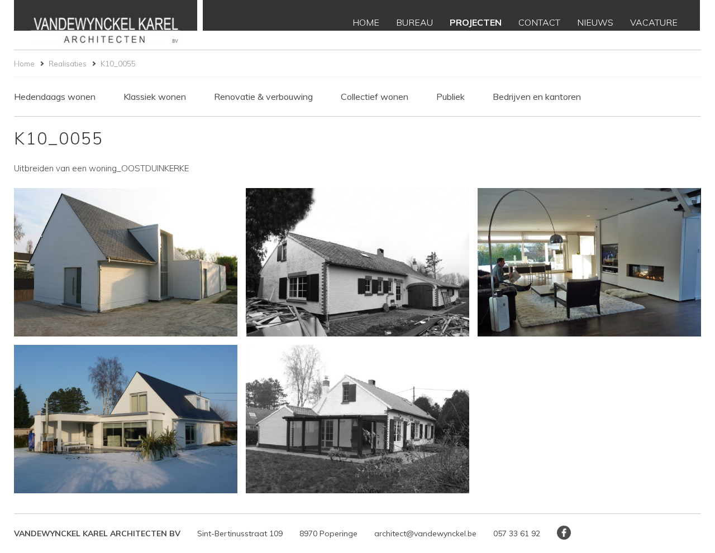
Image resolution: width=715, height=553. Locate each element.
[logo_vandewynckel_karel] (105, 25)
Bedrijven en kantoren (537, 96)
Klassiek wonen (154, 96)
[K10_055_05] (357, 419)
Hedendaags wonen (55, 96)
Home (24, 63)
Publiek (450, 96)
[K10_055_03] (589, 262)
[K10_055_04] (125, 419)
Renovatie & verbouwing (263, 96)
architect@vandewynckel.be (425, 533)
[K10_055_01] (125, 262)
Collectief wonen (374, 96)
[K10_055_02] (357, 262)
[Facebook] (564, 533)
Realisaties (68, 63)
